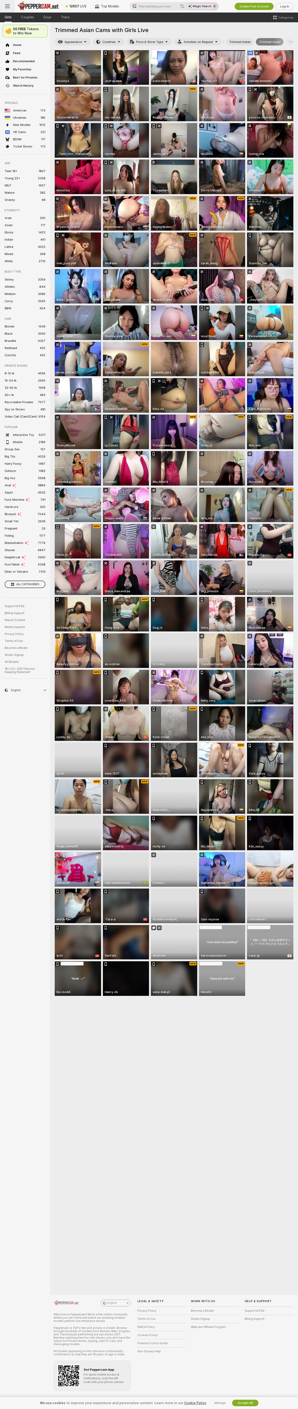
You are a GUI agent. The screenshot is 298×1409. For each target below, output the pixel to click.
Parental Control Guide (152, 1343)
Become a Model (16, 648)
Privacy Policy (14, 634)
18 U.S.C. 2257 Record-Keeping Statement (20, 670)
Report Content (15, 620)
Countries (109, 42)
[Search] (182, 6)
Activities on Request (198, 42)
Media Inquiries (15, 627)
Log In (284, 6)
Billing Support (14, 613)
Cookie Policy (195, 1403)
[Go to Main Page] (38, 6)
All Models (12, 662)
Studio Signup (14, 655)
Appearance (73, 42)
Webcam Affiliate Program (208, 1327)
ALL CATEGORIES (27, 584)
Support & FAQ (14, 606)
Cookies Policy (147, 1335)
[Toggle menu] (7, 6)
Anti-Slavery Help (149, 1351)
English (112, 1302)
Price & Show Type (149, 42)
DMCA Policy (146, 1327)
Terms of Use (14, 641)
